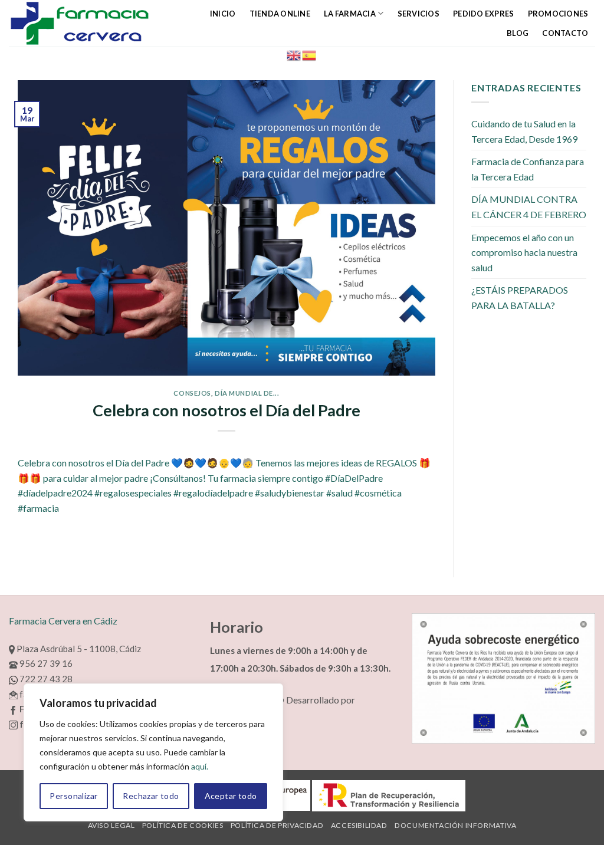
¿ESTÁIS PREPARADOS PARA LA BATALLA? (519, 297)
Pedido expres (483, 13)
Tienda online (280, 13)
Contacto (565, 33)
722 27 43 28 (45, 678)
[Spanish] (309, 54)
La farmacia (350, 13)
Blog (517, 33)
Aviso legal (111, 825)
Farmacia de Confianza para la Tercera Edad (527, 169)
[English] (294, 54)
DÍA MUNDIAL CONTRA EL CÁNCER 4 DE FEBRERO (528, 206)
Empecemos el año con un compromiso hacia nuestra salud (524, 252)
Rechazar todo (151, 796)
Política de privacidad (277, 825)
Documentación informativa (455, 825)
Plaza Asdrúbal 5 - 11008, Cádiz (78, 648)
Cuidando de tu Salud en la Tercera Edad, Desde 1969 (524, 131)
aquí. (199, 766)
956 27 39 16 (45, 663)
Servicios (418, 13)
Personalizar (73, 796)
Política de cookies (183, 825)
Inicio (223, 13)
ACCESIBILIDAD (359, 825)
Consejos (192, 393)
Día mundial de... (247, 393)
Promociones (558, 13)
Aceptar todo (231, 796)
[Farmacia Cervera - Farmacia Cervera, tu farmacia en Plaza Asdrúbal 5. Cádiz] (87, 23)
